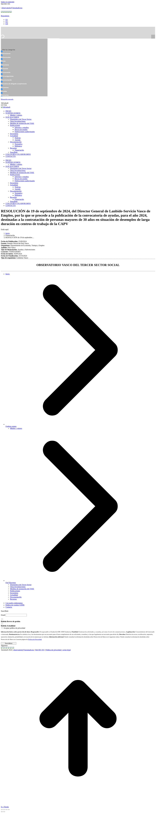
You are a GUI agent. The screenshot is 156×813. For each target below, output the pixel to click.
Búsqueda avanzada (7, 99)
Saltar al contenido (7, 2)
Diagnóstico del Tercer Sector (20, 585)
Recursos (13, 599)
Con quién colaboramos (14, 603)
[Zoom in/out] (9, 809)
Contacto (8, 607)
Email (3, 615)
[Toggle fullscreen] (6, 809)
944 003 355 (39, 650)
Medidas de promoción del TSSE (22, 589)
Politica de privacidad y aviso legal (58, 650)
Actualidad (14, 595)
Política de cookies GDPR (14, 605)
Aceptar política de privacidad (14, 628)
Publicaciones (15, 591)
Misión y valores (16, 428)
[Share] (4, 809)
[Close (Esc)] (2, 809)
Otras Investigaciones (17, 587)
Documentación (15, 597)
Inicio (7, 274)
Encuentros (14, 593)
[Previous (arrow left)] (2, 811)
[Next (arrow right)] (4, 811)
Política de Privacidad (35, 639)
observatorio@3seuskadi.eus (12, 8)
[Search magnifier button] (153, 37)
